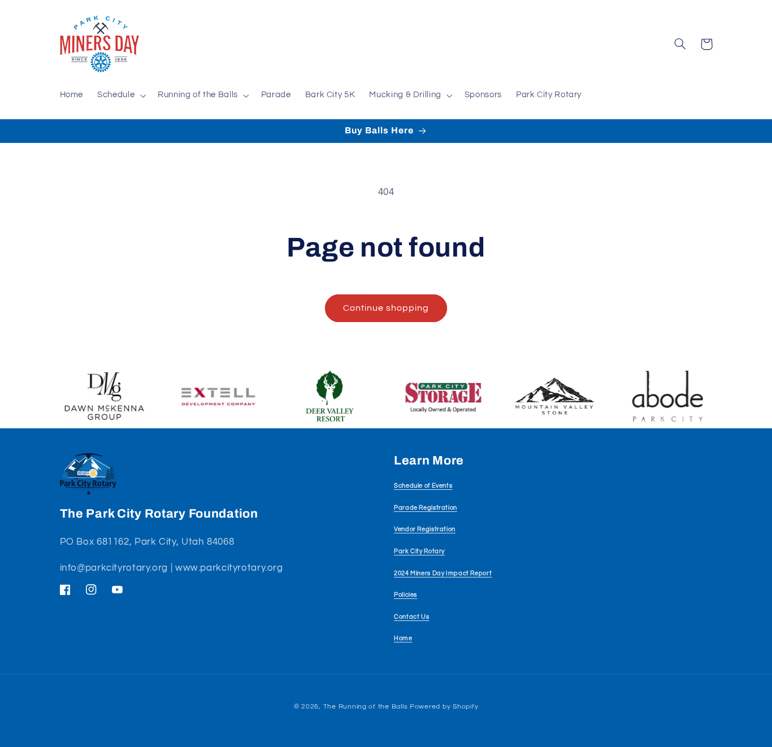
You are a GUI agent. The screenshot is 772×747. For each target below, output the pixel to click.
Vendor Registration (425, 529)
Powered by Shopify (444, 706)
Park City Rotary (419, 551)
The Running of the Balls (365, 706)
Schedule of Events (423, 486)
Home (403, 638)
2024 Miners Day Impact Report (443, 573)
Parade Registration (425, 508)
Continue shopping (386, 307)
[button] (120, 95)
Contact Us (411, 617)
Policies (405, 595)
